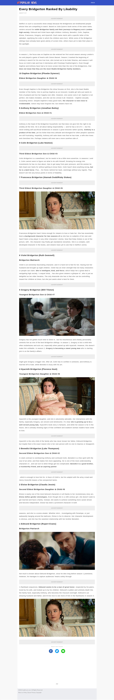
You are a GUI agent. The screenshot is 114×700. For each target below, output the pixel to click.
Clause (29, 692)
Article (93, 2)
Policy (25, 692)
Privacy (34, 692)
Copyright (38, 692)
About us (20, 692)
